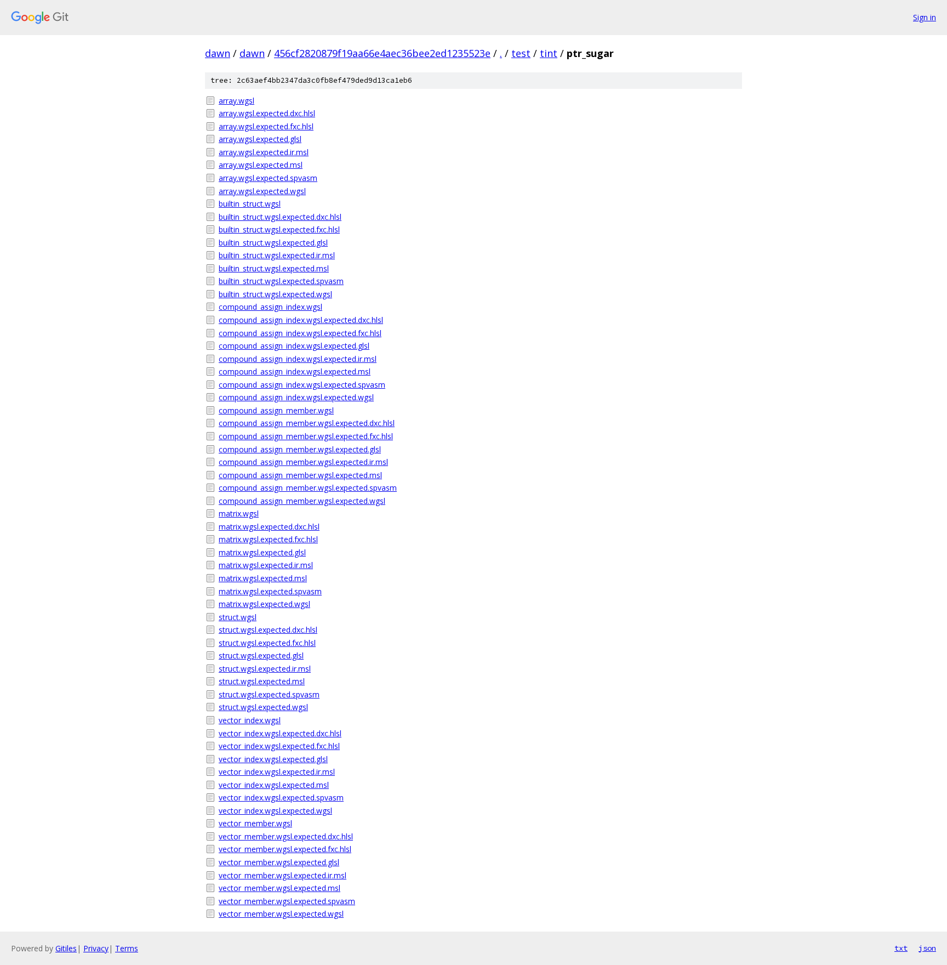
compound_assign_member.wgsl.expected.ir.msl (303, 462)
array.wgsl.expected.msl (261, 165)
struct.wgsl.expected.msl (262, 681)
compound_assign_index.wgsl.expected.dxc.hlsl (301, 320)
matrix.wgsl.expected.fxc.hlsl (268, 539)
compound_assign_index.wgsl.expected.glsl (294, 345)
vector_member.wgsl (255, 823)
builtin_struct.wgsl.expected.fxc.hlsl (279, 229)
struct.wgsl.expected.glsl (261, 655)
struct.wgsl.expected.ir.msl (265, 668)
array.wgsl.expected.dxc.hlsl (267, 113)
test (520, 53)
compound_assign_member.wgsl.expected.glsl (300, 449)
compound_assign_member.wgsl (276, 410)
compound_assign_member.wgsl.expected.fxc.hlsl (306, 436)
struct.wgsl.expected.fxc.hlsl (267, 643)
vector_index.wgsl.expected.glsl (273, 759)
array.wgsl (236, 100)
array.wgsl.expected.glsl (260, 139)
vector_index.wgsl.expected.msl (274, 785)
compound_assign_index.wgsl (270, 307)
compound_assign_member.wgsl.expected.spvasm (308, 488)
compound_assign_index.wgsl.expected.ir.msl (297, 359)
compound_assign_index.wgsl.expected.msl (294, 371)
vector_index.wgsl (250, 720)
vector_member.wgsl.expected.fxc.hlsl (285, 849)
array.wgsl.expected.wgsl (262, 191)
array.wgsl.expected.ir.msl (264, 152)
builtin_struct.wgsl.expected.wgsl (275, 294)
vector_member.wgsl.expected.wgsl (281, 914)
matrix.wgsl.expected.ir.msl (266, 565)
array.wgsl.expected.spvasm (268, 178)
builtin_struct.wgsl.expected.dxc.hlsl (280, 217)
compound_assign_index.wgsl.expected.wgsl (296, 397)
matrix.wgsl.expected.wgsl (264, 604)
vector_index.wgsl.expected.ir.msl (277, 772)
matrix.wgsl (239, 513)
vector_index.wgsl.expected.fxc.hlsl (279, 746)
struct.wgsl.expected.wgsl (263, 707)
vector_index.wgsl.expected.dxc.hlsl (280, 733)
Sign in (924, 17)
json (927, 948)
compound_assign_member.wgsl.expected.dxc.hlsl (307, 423)
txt (901, 948)
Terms (126, 948)
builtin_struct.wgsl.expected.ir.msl (277, 255)
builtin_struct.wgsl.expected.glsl (273, 242)
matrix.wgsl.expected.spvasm (270, 591)
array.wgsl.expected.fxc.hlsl (266, 126)
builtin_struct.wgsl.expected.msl (274, 268)
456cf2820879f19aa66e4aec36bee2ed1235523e (382, 53)
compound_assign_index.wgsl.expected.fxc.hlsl (300, 333)
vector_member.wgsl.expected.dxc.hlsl (286, 836)
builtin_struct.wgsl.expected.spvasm (281, 281)
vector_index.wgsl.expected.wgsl (275, 810)
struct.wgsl (237, 617)
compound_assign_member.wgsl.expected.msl (300, 475)
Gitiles (66, 948)
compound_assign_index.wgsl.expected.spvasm (302, 384)
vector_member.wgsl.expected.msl (279, 888)
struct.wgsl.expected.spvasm (269, 694)
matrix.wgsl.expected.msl (263, 578)
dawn (217, 53)
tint (548, 53)
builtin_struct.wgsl (250, 203)
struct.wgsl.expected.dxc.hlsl (268, 630)
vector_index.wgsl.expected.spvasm (281, 797)
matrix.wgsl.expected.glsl (262, 552)
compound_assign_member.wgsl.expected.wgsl (302, 501)
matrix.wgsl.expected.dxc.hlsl (269, 526)
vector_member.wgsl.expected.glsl (279, 862)
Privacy (96, 948)
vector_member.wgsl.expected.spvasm (287, 901)
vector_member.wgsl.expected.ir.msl (282, 875)
